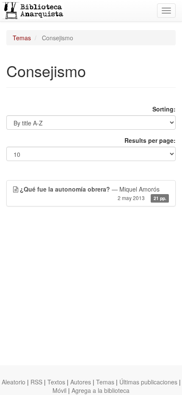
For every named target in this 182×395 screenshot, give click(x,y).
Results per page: (150, 140)
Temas (22, 37)
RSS (36, 382)
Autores (80, 382)
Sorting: (164, 109)
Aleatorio (13, 382)
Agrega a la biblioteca (101, 390)
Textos (56, 382)
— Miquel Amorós (93, 193)
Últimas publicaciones (148, 382)
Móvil (59, 390)
